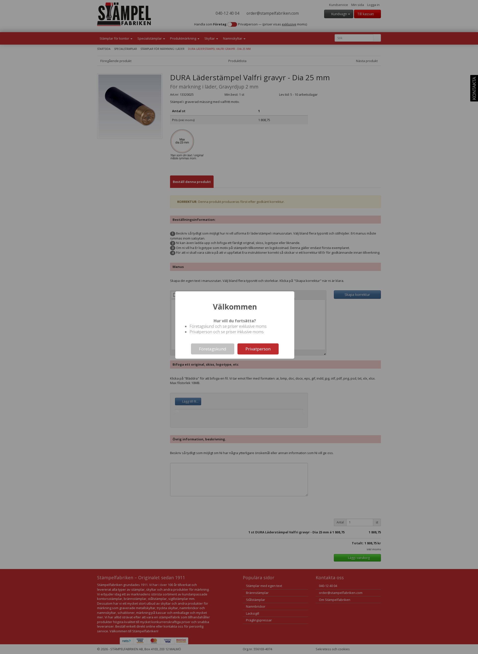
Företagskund (212, 349)
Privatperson (258, 349)
